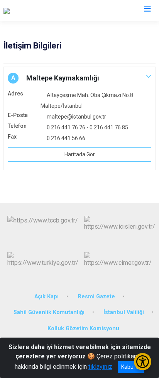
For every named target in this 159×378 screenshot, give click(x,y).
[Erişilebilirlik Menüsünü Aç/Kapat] (142, 361)
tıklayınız (100, 366)
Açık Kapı (46, 296)
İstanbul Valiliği (123, 312)
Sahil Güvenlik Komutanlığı (49, 312)
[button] (79, 78)
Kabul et (131, 367)
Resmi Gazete (96, 296)
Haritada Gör (79, 154)
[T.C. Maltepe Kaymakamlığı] (39, 10)
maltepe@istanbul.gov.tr (76, 117)
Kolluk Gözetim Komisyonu (83, 328)
